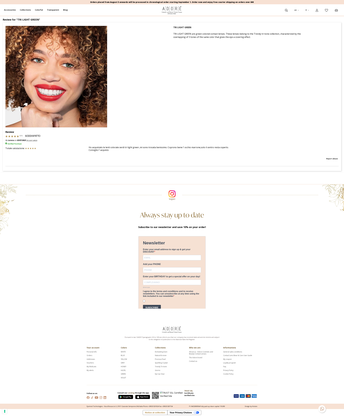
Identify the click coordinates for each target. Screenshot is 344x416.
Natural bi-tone (160, 355)
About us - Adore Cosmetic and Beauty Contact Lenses (201, 353)
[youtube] (96, 397)
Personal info (92, 352)
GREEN (123, 374)
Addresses (91, 359)
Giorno (157, 370)
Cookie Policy (228, 374)
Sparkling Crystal (161, 363)
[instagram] (100, 397)
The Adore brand (195, 358)
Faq (224, 367)
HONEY (123, 367)
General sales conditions (232, 352)
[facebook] (88, 397)
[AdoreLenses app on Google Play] (125, 396)
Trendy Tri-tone (161, 367)
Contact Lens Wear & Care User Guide (237, 355)
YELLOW (124, 359)
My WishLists (91, 367)
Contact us (193, 361)
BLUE (123, 355)
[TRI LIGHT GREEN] (56, 76)
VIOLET (123, 378)
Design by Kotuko (251, 406)
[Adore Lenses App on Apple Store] (142, 396)
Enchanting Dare (161, 352)
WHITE (123, 352)
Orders (89, 355)
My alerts (90, 370)
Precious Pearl (160, 359)
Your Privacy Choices (181, 412)
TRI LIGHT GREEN (31, 140)
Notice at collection (155, 412)
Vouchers (90, 363)
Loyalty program (229, 363)
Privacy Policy (228, 370)
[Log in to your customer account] (317, 10)
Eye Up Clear (160, 374)
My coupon (227, 359)
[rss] (92, 397)
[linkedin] (104, 397)
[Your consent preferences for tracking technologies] (4, 411)
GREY (123, 363)
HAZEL (123, 370)
